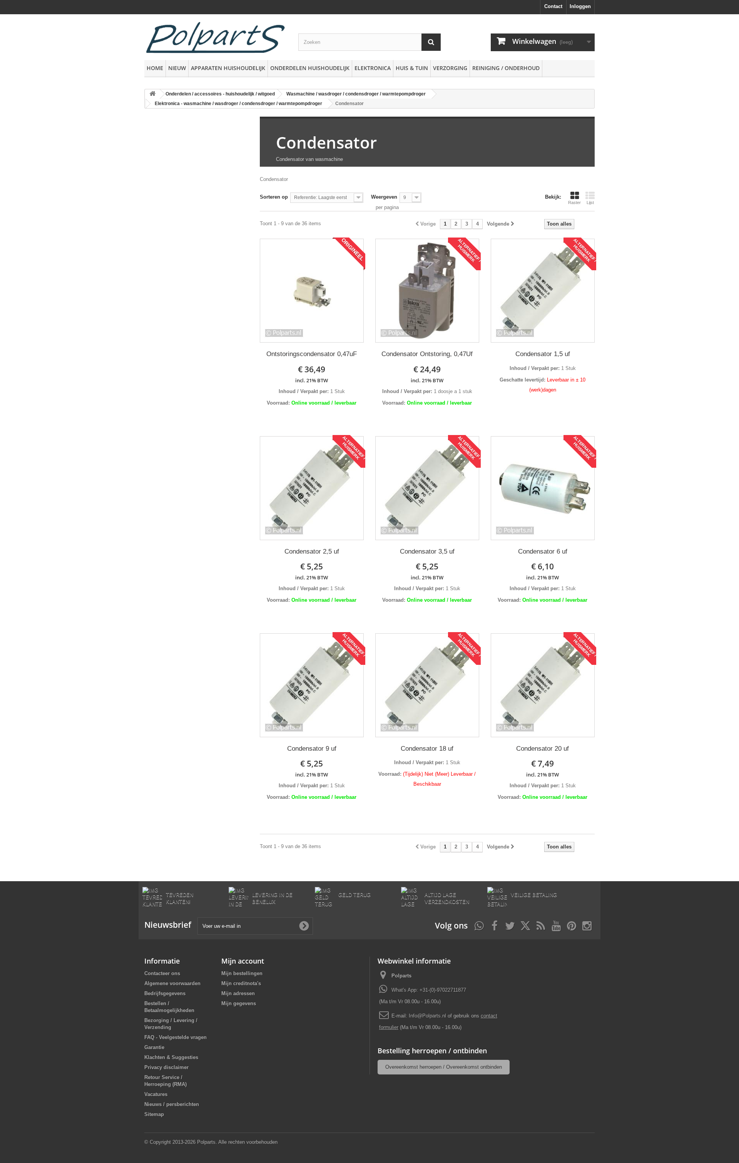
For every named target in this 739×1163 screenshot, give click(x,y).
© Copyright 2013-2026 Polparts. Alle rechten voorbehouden (211, 1142)
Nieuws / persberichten (171, 1104)
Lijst (590, 202)
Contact (553, 6)
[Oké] (304, 925)
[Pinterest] (571, 925)
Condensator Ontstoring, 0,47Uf (427, 354)
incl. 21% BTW (311, 380)
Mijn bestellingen (241, 973)
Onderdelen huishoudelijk (309, 68)
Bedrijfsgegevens (165, 993)
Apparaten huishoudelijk (228, 68)
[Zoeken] (431, 42)
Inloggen (580, 6)
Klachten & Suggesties (171, 1057)
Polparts (401, 976)
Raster (574, 202)
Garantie (154, 1047)
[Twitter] (510, 925)
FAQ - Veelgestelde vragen (175, 1037)
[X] (525, 925)
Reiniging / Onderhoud (506, 68)
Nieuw (177, 68)
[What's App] (479, 925)
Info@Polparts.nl (428, 1016)
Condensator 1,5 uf (542, 354)
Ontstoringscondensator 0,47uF (311, 354)
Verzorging (450, 68)
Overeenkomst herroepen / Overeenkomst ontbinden (443, 1067)
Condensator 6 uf (542, 551)
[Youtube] (556, 925)
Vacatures (155, 1094)
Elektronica (372, 68)
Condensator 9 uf (311, 748)
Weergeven (384, 197)
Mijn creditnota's (241, 983)
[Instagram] (587, 925)
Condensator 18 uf (427, 748)
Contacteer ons (162, 973)
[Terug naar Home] (152, 94)
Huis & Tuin (412, 68)
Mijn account (242, 961)
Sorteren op (274, 197)
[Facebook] (495, 925)
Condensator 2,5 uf (311, 551)
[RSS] (541, 925)
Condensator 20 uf (542, 748)
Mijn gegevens (238, 1003)
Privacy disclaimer (166, 1067)
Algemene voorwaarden (172, 983)
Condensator (326, 142)
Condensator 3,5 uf (427, 551)
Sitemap (154, 1114)
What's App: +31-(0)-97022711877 (428, 990)
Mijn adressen (238, 993)
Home (155, 68)
